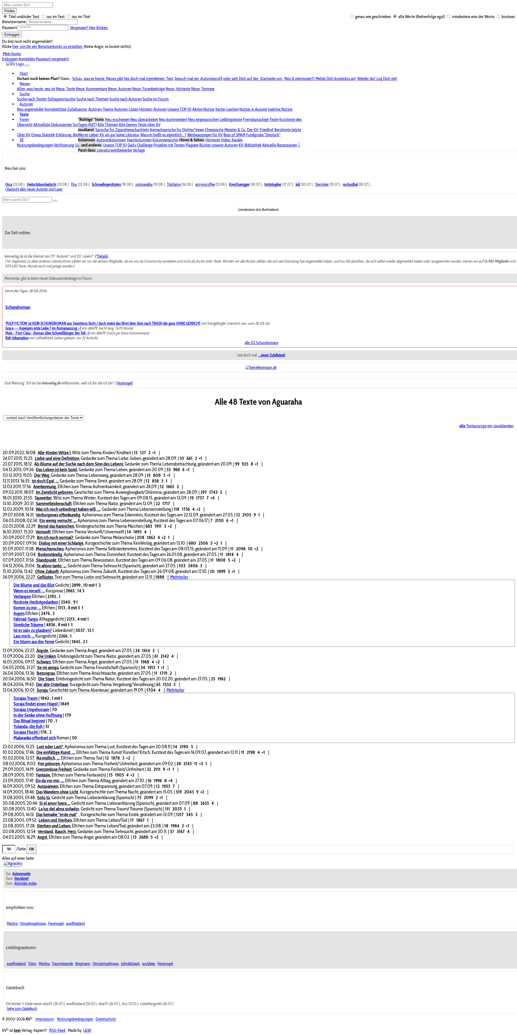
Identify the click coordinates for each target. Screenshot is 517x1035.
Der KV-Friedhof (260, 129)
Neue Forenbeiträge (148, 88)
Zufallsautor (77, 109)
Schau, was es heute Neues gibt (97, 78)
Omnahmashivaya (33, 923)
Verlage (139, 150)
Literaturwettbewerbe (114, 150)
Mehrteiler (179, 577)
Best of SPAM (234, 134)
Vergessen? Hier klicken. (88, 27)
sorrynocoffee (205, 184)
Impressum (45, 1019)
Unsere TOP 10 (179, 109)
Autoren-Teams (100, 109)
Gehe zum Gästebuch (22, 1008)
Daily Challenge (140, 145)
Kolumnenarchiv (165, 139)
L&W (87, 1030)
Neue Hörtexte (178, 88)
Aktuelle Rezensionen (279, 145)
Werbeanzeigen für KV (205, 134)
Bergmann (82, 963)
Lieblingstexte (231, 119)
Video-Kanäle (232, 139)
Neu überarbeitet (144, 119)
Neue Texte (65, 88)
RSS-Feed (57, 1030)
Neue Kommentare (91, 88)
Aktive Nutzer (203, 109)
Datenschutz (106, 1019)
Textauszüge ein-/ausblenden (486, 425)
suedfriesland (75, 923)
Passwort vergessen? (52, 58)
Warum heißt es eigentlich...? (163, 134)
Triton (32, 963)
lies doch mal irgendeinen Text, (149, 78)
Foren (24, 119)
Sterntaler (322, 184)
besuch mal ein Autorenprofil (198, 78)
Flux (74, 184)
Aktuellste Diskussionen (52, 124)
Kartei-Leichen (227, 109)
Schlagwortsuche (61, 99)
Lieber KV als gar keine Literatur (114, 134)
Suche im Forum (155, 99)
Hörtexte (212, 139)
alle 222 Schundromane (261, 342)
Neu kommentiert (173, 119)
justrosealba (143, 184)
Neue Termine (202, 88)
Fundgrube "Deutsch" (263, 134)
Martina (12, 923)
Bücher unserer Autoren (218, 145)
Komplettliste (55, 109)
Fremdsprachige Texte (260, 119)
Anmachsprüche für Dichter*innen (177, 129)
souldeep (148, 963)
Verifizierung (64, 145)
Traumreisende (62, 963)
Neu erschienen (117, 119)
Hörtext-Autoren (153, 109)
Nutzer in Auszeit (253, 109)
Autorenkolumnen (111, 139)
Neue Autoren (119, 88)
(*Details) (101, 256)
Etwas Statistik (43, 134)
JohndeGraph (130, 963)
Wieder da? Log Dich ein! (377, 78)
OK (31, 849)
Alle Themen (107, 124)
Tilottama (174, 184)
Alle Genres (128, 124)
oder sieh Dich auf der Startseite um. (253, 78)
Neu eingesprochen (203, 119)
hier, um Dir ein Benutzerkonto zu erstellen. (47, 46)
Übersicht (25, 124)
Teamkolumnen (139, 139)
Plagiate (192, 145)
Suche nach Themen (92, 99)
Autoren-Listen (126, 109)
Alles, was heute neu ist (36, 88)
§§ (21, 139)
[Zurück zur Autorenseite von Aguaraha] (13, 863)
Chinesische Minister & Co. (225, 129)
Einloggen (12, 35)
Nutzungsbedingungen (35, 145)
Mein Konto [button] (11, 53)
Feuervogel (124, 383)
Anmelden (27, 58)
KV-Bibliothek (250, 145)
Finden (9, 11)
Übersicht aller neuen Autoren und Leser (33, 189)
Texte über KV (149, 124)
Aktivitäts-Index (25, 883)
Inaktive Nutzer (280, 109)
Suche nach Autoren (125, 99)
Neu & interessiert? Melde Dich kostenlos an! (320, 78)
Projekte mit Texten (169, 145)
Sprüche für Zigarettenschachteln (122, 129)
